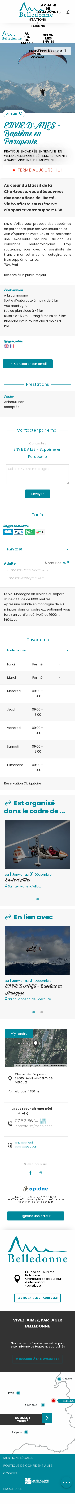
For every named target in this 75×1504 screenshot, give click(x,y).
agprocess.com (26, 1147)
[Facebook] (34, 1333)
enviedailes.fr (24, 1143)
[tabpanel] (37, 856)
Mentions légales (18, 1458)
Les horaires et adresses (37, 1298)
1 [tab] (38, 899)
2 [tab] (42, 1012)
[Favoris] (59, 11)
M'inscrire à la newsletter (37, 1359)
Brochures (12, 1489)
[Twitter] (41, 1333)
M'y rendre (19, 1033)
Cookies (10, 1473)
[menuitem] (47, 9)
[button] (68, 12)
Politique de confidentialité (27, 1465)
